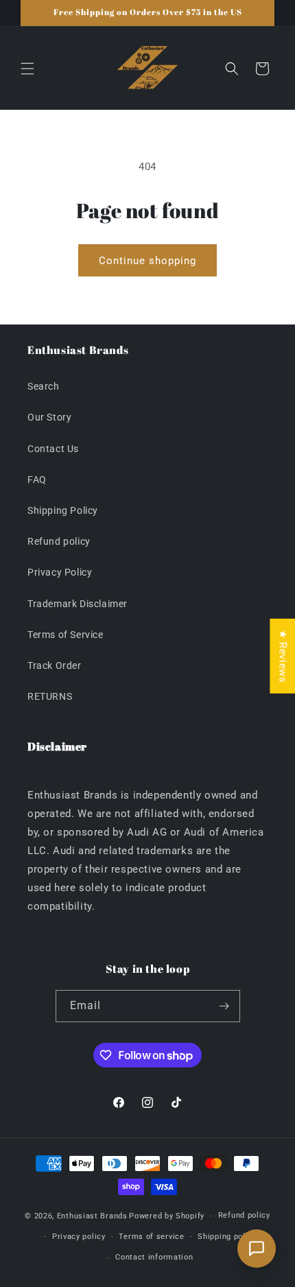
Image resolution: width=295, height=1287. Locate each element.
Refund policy (59, 541)
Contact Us (53, 448)
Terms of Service (65, 634)
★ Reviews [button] (282, 656)
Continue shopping (147, 261)
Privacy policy (79, 1236)
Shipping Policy (62, 510)
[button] (27, 69)
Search (43, 386)
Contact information (154, 1257)
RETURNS (49, 696)
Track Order (54, 665)
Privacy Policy (59, 572)
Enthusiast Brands (92, 1216)
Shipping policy (227, 1236)
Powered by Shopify (166, 1216)
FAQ (37, 479)
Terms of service (151, 1236)
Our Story (49, 417)
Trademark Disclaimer (77, 603)
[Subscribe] (224, 1006)
